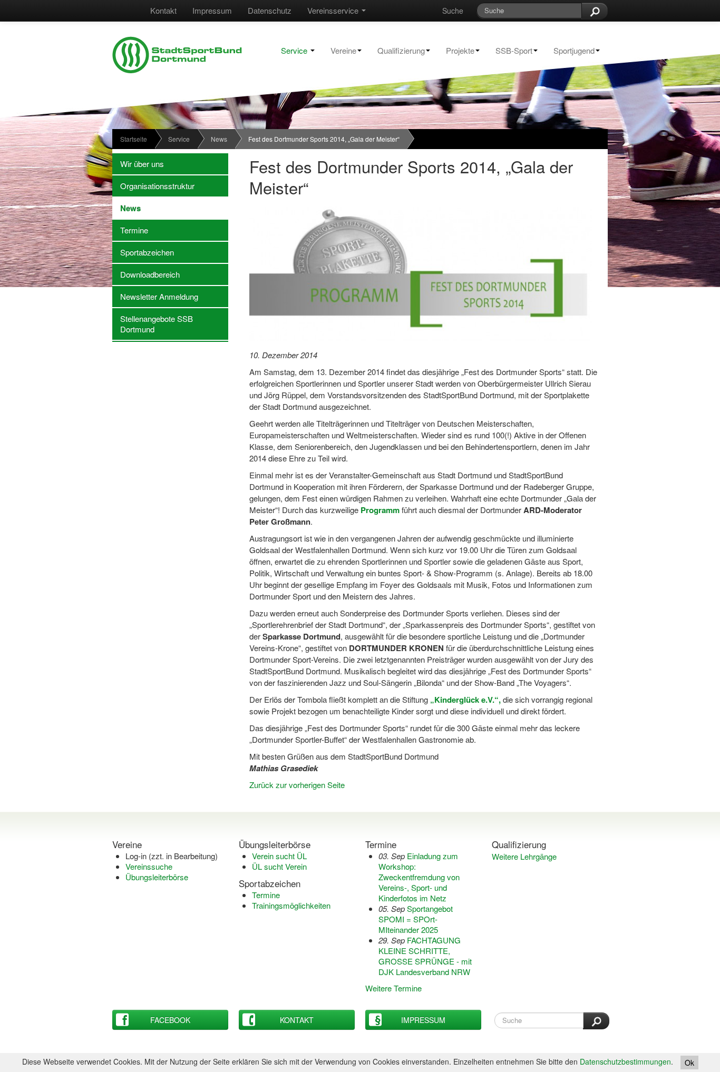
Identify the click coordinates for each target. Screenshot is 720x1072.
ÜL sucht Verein (279, 866)
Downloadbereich (146, 274)
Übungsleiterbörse (156, 876)
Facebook (170, 1020)
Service (294, 50)
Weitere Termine (393, 988)
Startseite (133, 138)
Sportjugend (570, 50)
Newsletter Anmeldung (155, 296)
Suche (452, 10)
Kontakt (163, 10)
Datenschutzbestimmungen (625, 1061)
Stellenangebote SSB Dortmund (152, 324)
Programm (381, 510)
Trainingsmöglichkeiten (291, 905)
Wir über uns (138, 163)
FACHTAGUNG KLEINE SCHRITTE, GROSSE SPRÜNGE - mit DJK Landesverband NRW (425, 956)
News (219, 138)
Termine (130, 229)
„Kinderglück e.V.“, (466, 699)
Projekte (456, 50)
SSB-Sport (510, 50)
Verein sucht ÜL (279, 855)
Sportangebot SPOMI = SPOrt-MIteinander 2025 (415, 919)
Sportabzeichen (143, 252)
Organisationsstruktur (153, 185)
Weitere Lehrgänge (524, 856)
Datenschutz (269, 10)
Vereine (339, 50)
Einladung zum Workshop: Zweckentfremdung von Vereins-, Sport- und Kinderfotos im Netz (419, 876)
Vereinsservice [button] (334, 10)
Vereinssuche (148, 866)
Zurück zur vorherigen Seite (297, 784)
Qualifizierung (397, 50)
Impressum (212, 10)
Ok (689, 1062)
